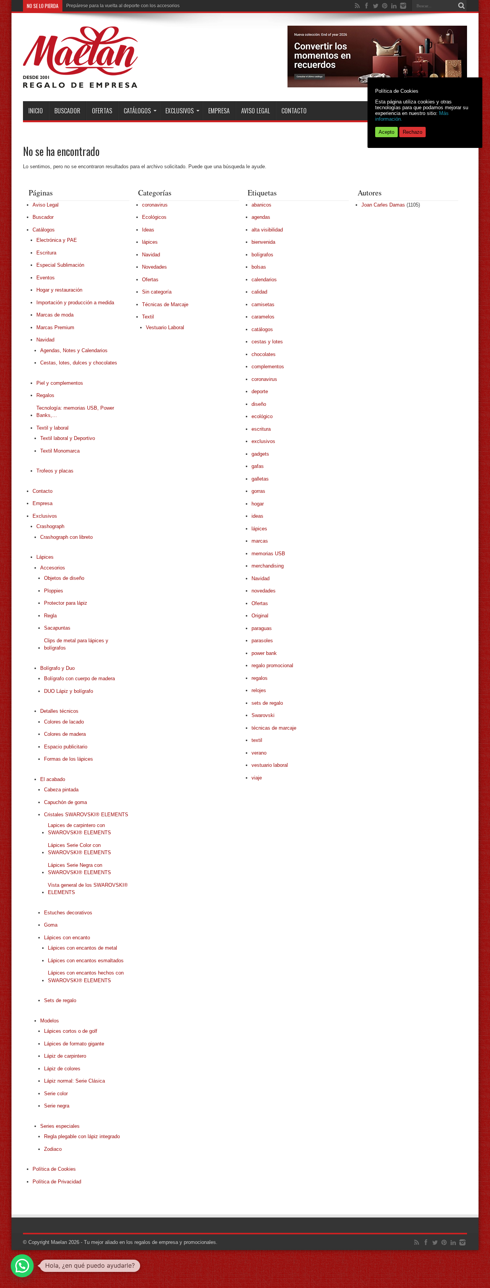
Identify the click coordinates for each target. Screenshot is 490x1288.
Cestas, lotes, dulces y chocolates (78, 363)
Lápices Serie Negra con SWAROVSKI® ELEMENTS (79, 869)
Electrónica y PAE (56, 240)
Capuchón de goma (65, 802)
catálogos (262, 329)
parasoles (262, 640)
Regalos (45, 395)
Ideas (148, 230)
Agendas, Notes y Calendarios (74, 350)
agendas (261, 217)
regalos (260, 678)
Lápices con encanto (67, 937)
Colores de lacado (64, 722)
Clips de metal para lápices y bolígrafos (76, 644)
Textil (148, 317)
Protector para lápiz (65, 603)
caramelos (263, 317)
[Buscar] (461, 5)
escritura (261, 429)
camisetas (263, 304)
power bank (264, 653)
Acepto (386, 132)
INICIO (35, 110)
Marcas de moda (55, 315)
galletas (260, 479)
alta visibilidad (267, 230)
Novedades (154, 267)
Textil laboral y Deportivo (67, 438)
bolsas (259, 267)
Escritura (46, 253)
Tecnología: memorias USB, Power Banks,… (75, 411)
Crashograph (50, 526)
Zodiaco (53, 1149)
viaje (257, 778)
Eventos (45, 278)
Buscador (67, 110)
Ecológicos (154, 217)
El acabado (52, 779)
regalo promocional (272, 665)
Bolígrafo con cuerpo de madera (79, 678)
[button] (22, 1265)
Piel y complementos (59, 383)
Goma (50, 925)
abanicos (261, 205)
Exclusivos (179, 110)
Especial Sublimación (60, 265)
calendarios (264, 279)
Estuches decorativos (68, 913)
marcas (260, 541)
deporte (260, 391)
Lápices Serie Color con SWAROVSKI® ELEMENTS (79, 849)
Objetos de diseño (64, 578)
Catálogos (137, 110)
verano (259, 753)
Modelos (49, 1021)
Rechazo (412, 132)
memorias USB (268, 553)
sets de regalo (267, 703)
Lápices (45, 557)
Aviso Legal (255, 110)
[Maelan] (80, 82)
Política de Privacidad (57, 1182)
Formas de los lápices (68, 759)
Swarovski (263, 715)
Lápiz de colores (62, 1068)
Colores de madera (65, 734)
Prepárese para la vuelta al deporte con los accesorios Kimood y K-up (138, 5)
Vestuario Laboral (165, 327)
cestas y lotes (267, 342)
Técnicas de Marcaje (165, 304)
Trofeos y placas (55, 471)
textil (257, 740)
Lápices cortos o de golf (70, 1031)
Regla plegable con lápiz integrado (82, 1136)
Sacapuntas (57, 628)
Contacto (294, 110)
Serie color (56, 1093)
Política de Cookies (54, 1169)
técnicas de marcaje (274, 728)
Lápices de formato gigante (74, 1044)
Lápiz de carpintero (65, 1056)
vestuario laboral (270, 765)
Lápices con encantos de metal (82, 948)
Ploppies (53, 591)
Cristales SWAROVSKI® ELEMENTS (86, 814)
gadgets (260, 454)
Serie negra (56, 1106)
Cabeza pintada (61, 789)
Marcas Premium (55, 327)
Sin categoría (157, 292)
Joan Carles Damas (383, 205)
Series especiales (60, 1126)
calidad (259, 292)
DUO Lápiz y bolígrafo (68, 691)
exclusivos (263, 441)
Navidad (45, 340)
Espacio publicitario (65, 747)
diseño (259, 404)
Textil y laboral (52, 428)
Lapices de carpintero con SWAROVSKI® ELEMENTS (79, 829)
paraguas (262, 628)
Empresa (219, 110)
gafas (258, 466)
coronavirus (155, 205)
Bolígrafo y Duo (57, 668)
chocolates (264, 354)
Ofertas (102, 110)
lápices (150, 242)
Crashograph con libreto (66, 537)
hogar (258, 504)
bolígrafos (262, 255)
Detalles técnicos (59, 711)
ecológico (262, 416)
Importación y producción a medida (75, 302)
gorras (258, 491)
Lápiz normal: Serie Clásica (74, 1081)
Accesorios (52, 568)
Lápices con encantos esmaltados (86, 960)
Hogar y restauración (59, 290)
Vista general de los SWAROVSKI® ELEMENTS (88, 889)
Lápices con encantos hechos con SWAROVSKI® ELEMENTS (86, 976)
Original (260, 616)
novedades (264, 591)
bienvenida (263, 242)
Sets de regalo (60, 1000)
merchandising (268, 566)
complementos (268, 366)
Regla (50, 616)
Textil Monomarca (60, 451)
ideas (257, 516)
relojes (259, 690)
